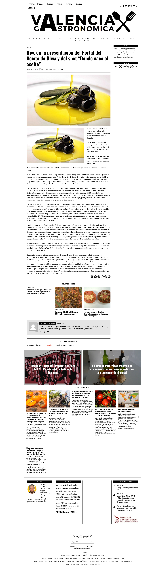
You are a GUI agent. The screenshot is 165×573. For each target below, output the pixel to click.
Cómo (63, 497)
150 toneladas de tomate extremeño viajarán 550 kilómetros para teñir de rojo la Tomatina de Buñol (105, 412)
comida (62, 494)
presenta (71, 503)
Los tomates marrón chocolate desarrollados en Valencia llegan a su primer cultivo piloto (96, 314)
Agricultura (67, 484)
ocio (57, 503)
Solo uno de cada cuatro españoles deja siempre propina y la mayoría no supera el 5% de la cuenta (35, 451)
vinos (75, 511)
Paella (59, 503)
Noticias (29, 47)
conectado (48, 345)
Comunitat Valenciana (71, 494)
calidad (76, 488)
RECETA (58, 506)
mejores (69, 499)
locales (61, 499)
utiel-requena (68, 508)
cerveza (69, 491)
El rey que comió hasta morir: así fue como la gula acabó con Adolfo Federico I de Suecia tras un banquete (82, 394)
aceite (60, 485)
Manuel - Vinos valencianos (125, 506)
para (62, 502)
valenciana (66, 512)
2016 (57, 485)
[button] (91, 542)
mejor (65, 499)
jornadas (58, 499)
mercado (73, 499)
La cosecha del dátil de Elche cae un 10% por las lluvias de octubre (66, 313)
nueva (78, 499)
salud (60, 508)
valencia (60, 511)
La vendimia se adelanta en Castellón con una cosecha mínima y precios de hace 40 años (59, 412)
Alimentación (58, 488)
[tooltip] (123, 6)
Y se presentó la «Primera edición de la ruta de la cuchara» (127, 509)
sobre (62, 508)
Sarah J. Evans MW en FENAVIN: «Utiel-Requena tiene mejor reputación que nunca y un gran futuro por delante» (126, 499)
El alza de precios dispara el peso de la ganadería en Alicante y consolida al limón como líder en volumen (39, 291)
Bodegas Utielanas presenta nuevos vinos (127, 489)
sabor (57, 508)
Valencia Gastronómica (48, 69)
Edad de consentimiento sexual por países (126, 410)
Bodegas (71, 488)
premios (67, 503)
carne (57, 491)
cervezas (74, 491)
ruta (78, 506)
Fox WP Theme (92, 547)
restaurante (64, 505)
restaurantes (72, 506)
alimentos (65, 488)
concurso (58, 497)
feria (69, 497)
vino (71, 511)
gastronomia (75, 496)
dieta (66, 497)
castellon (61, 491)
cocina (58, 493)
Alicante (74, 485)
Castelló (64, 491)
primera (76, 503)
